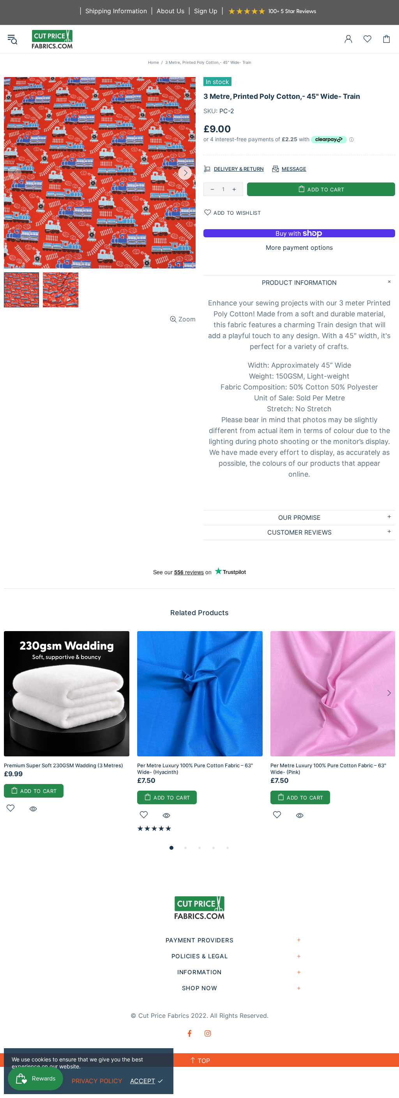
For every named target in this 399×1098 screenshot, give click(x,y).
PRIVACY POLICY (97, 1081)
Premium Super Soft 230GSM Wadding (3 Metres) (63, 765)
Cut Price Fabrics (52, 39)
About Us (170, 11)
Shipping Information (116, 11)
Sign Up (205, 11)
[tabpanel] (66, 731)
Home (153, 62)
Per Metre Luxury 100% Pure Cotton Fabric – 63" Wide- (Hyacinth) (195, 768)
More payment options (299, 247)
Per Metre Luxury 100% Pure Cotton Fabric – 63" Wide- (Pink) (328, 768)
